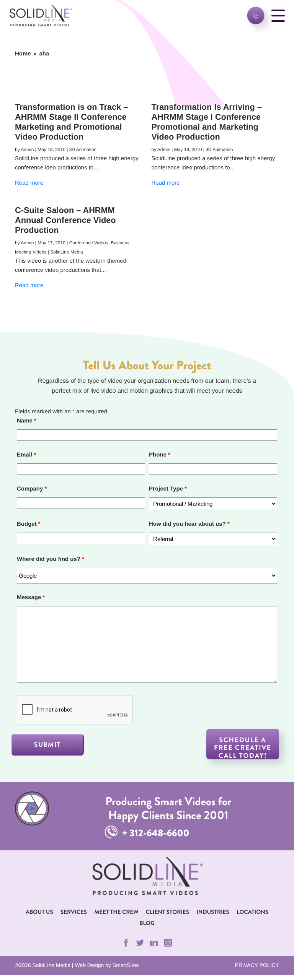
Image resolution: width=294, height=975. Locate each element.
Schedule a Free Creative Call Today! (242, 747)
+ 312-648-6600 (154, 833)
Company (32, 489)
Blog (146, 923)
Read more (29, 183)
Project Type (168, 489)
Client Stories (167, 912)
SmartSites (126, 965)
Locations (252, 912)
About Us (39, 912)
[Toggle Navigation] (278, 15)
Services (73, 912)
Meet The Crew (116, 912)
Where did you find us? (50, 559)
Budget (29, 524)
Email (26, 455)
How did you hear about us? (189, 524)
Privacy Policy (257, 965)
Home (23, 53)
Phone (159, 455)
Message (31, 597)
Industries (212, 912)
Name (26, 421)
